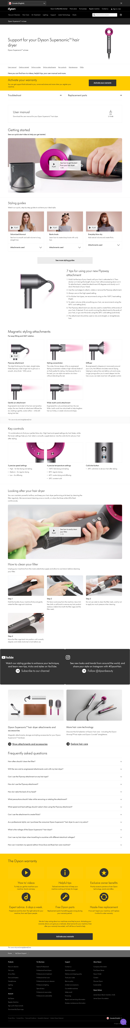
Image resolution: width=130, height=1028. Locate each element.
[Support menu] (57, 15)
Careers (95, 978)
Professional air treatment (44, 974)
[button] (65, 165)
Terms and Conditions (30, 1018)
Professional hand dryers (44, 970)
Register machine (94, 9)
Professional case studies (44, 992)
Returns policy (69, 981)
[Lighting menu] (49, 15)
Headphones (12, 981)
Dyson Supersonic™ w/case (17, 21)
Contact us (105, 9)
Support (53, 15)
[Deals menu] (77, 15)
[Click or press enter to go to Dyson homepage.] (11, 9)
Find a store (73, 9)
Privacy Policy (11, 1018)
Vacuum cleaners (13, 967)
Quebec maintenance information (75, 1003)
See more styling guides (65, 260)
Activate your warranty (102, 83)
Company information (100, 967)
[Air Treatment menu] (41, 15)
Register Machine (13, 1002)
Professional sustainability (44, 996)
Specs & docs (40, 988)
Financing (68, 996)
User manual (12, 67)
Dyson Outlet (97, 974)
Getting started (24, 67)
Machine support (70, 970)
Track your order (70, 978)
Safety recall (68, 992)
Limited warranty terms (72, 985)
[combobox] (27, 3)
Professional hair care (43, 978)
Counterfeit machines (71, 988)
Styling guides (36, 67)
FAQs (82, 67)
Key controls (62, 67)
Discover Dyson (98, 981)
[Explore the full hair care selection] (94, 705)
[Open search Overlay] (104, 15)
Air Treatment (36, 15)
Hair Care (25, 15)
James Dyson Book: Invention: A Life (104, 995)
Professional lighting (43, 985)
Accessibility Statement (43, 1018)
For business (83, 9)
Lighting (45, 15)
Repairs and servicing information (75, 999)
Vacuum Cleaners (14, 15)
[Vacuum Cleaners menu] (21, 15)
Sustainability (97, 985)
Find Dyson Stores (98, 970)
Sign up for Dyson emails (15, 1006)
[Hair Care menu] (30, 15)
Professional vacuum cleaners (46, 981)
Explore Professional (43, 967)
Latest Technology (64, 15)
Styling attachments (49, 67)
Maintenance (73, 67)
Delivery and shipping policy (73, 974)
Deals (74, 15)
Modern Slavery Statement (56, 1018)
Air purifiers (11, 974)
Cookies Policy (20, 1018)
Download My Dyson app (16, 1009)
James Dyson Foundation (101, 998)
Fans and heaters (13, 978)
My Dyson (11, 998)
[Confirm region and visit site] (121, 3)
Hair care (11, 970)
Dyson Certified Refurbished (59, 9)
